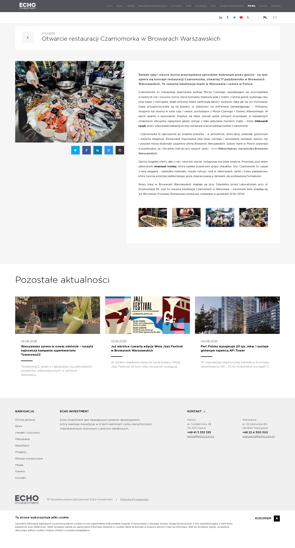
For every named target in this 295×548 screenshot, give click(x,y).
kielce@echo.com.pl (200, 436)
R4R (188, 6)
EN (275, 17)
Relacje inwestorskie (232, 6)
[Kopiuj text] (120, 150)
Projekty (20, 452)
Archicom (176, 6)
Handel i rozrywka (27, 432)
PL (265, 17)
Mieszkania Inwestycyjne (152, 6)
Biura (120, 6)
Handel (131, 6)
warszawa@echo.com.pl (258, 436)
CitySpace (201, 6)
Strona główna (25, 419)
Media (251, 6)
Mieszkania (22, 439)
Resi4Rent (22, 445)
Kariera (263, 6)
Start (110, 6)
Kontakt (276, 6)
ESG (213, 6)
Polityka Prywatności (134, 499)
